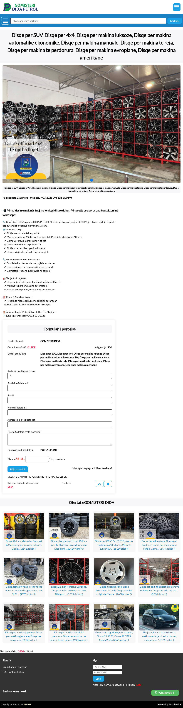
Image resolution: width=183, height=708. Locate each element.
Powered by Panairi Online (169, 704)
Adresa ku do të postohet (21, 419)
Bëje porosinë (17, 469)
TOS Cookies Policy (13, 671)
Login (98, 678)
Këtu (138, 684)
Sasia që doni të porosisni (21, 371)
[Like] (99, 484)
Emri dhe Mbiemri (18, 383)
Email (11, 395)
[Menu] (176, 7)
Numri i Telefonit (17, 407)
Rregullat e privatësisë (15, 666)
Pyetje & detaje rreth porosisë (24, 431)
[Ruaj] (108, 484)
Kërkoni (174, 20)
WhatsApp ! (165, 692)
